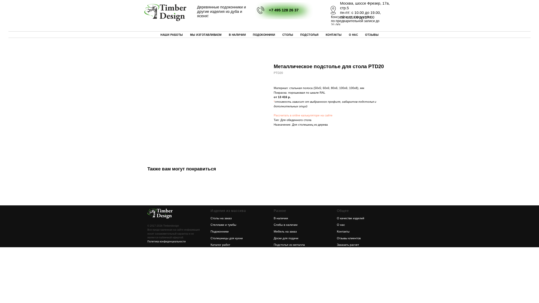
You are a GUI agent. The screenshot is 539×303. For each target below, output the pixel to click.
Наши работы (171, 34)
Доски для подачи (286, 238)
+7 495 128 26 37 (284, 10)
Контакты (334, 34)
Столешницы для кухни (227, 238)
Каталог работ (220, 244)
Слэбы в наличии (286, 224)
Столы (287, 34)
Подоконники (264, 34)
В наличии (237, 34)
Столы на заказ (221, 218)
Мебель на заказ (285, 231)
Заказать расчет (348, 244)
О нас (341, 224)
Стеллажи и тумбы (223, 224)
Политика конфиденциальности (166, 241)
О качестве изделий (350, 218)
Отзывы (372, 34)
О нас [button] (353, 34)
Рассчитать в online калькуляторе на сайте (303, 115)
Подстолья (309, 34)
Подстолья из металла (289, 244)
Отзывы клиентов (349, 238)
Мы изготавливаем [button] (206, 34)
